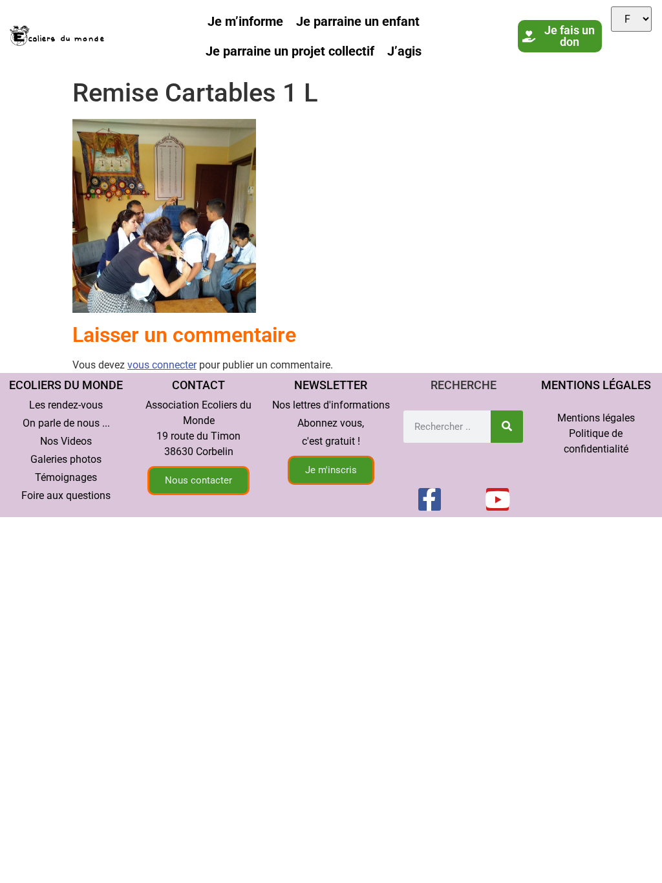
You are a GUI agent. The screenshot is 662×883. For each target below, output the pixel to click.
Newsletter (330, 385)
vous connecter (162, 365)
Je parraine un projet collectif (290, 51)
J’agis (404, 51)
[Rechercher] (507, 426)
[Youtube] (497, 499)
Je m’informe (245, 21)
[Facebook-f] (429, 499)
